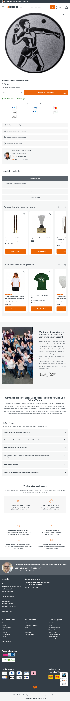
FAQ (3, 630)
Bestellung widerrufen (31, 625)
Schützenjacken (53, 636)
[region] (35, 44)
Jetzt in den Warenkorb (46, 93)
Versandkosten (52, 695)
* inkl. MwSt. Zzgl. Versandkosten (11, 87)
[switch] (64, 684)
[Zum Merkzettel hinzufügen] (64, 14)
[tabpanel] (35, 182)
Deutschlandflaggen (54, 627)
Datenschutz (29, 630)
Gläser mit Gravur (53, 639)
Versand (4, 632)
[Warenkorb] (66, 7)
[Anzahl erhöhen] (21, 92)
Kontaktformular (7, 611)
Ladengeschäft (6, 627)
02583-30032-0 (23, 1)
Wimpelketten (52, 630)
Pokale (50, 625)
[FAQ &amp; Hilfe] (56, 7)
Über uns (4, 623)
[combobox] (38, 7)
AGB (26, 627)
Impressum (28, 632)
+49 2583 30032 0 (20, 156)
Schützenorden (52, 632)
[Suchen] (52, 7)
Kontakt (4, 625)
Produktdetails (35, 178)
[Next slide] (65, 207)
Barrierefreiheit (29, 634)
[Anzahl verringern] (4, 92)
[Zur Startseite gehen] (12, 7)
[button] (35, 432)
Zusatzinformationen (35, 192)
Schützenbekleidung (54, 634)
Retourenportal (6, 641)
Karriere (4, 636)
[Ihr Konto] (60, 7)
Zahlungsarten (6, 634)
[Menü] (3, 7)
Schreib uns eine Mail (21, 160)
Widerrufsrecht (29, 623)
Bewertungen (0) (35, 197)
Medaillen (51, 623)
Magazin (4, 639)
